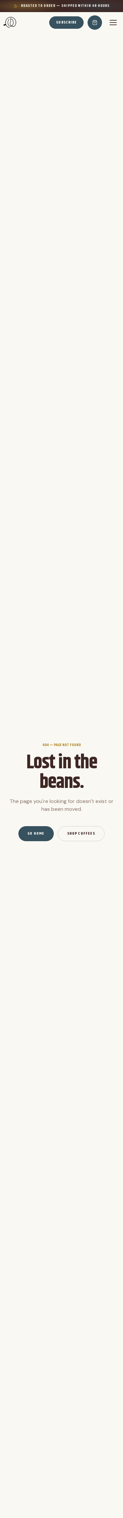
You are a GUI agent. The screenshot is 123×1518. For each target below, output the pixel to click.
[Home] (10, 22)
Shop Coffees (81, 833)
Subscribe (66, 22)
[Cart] (95, 22)
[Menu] (113, 22)
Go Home (36, 833)
